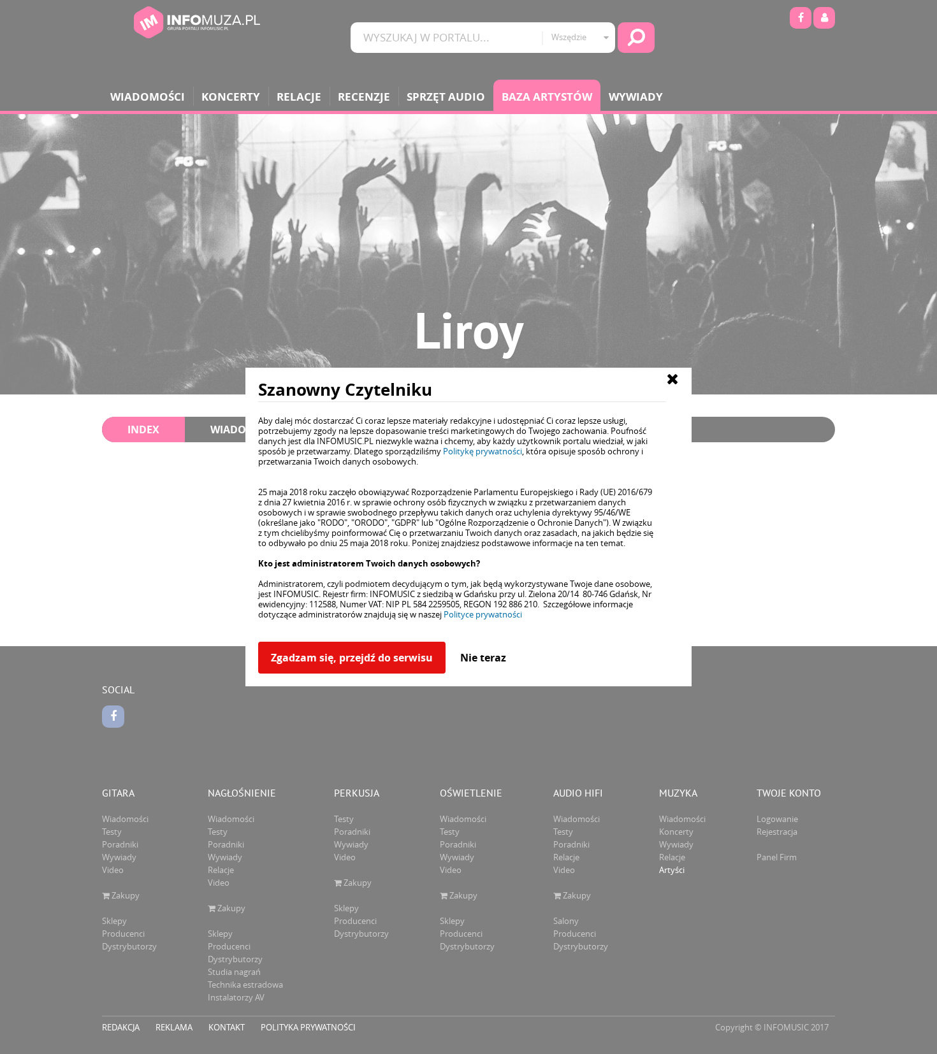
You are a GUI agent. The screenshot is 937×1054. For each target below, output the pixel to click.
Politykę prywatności (482, 451)
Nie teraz (483, 658)
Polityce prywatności (483, 614)
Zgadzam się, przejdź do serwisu (352, 658)
